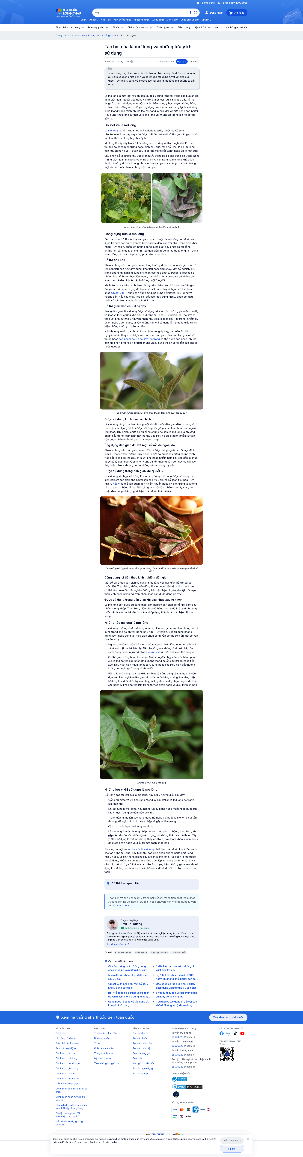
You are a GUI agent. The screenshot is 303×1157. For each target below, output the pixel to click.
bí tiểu (178, 586)
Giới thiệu (60, 1033)
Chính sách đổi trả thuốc (68, 1063)
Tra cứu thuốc (140, 1038)
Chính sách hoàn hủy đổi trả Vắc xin (70, 1098)
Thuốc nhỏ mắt (141, 19)
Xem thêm (123, 905)
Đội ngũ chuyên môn (144, 1063)
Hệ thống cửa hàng (66, 1038)
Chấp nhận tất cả (232, 1140)
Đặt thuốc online (102, 1058)
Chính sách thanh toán (67, 1078)
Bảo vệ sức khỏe (123, 952)
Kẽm (103, 19)
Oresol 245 (118, 292)
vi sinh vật (154, 652)
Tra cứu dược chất (142, 1043)
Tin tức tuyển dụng (143, 1068)
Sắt (109, 19)
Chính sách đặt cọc (66, 1053)
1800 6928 (241, 2)
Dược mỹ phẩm (102, 1038)
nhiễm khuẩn (141, 952)
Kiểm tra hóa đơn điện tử (68, 1083)
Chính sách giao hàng (67, 1068)
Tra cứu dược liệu (142, 1048)
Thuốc (97, 1043)
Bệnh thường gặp (142, 1053)
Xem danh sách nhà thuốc (228, 1017)
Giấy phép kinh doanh (67, 1043)
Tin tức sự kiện (141, 1073)
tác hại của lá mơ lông (141, 849)
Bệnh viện (138, 1058)
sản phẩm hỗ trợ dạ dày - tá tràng (139, 339)
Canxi (83, 19)
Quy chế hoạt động (66, 1048)
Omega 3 (93, 19)
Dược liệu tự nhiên (159, 952)
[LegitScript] (187, 1094)
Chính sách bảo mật (66, 1073)
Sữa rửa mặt (158, 19)
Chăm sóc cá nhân (104, 1048)
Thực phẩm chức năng (106, 1033)
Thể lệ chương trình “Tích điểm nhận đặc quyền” (69, 1115)
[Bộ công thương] (179, 1079)
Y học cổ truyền (178, 952)
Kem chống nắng (122, 19)
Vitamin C (206, 19)
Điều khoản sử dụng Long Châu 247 (69, 1123)
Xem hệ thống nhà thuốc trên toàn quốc (97, 1017)
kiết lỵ (116, 483)
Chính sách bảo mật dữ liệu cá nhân (71, 1090)
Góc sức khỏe (77, 35)
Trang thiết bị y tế (103, 1053)
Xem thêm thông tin (117, 944)
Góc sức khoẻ (140, 1033)
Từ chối (232, 1148)
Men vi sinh (172, 19)
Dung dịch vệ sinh (190, 19)
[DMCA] (187, 1087)
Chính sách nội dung (66, 1058)
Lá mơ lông (111, 130)
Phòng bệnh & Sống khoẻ (102, 35)
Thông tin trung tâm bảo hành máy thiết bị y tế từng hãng (71, 1107)
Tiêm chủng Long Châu (106, 1063)
